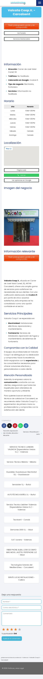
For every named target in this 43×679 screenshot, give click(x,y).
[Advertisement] (21, 51)
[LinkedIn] (26, 425)
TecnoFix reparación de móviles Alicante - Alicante (11, 433)
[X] (9, 425)
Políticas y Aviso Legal (16, 668)
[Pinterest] (15, 425)
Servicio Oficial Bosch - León (31, 433)
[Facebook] (4, 425)
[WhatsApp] (20, 425)
